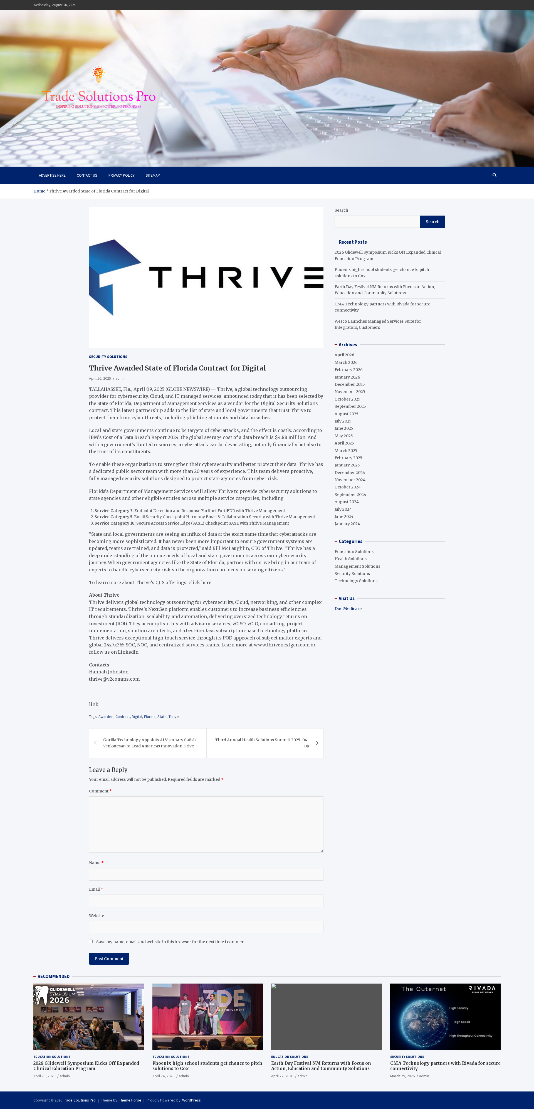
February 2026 (349, 369)
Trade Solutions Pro (79, 1100)
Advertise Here (52, 175)
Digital (137, 716)
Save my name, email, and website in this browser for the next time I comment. (171, 941)
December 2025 (350, 384)
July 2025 (343, 421)
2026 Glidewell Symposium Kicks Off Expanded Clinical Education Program (86, 1066)
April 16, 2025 (100, 378)
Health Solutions (351, 558)
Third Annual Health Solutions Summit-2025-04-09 (262, 743)
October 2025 (347, 399)
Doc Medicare (348, 608)
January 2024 (347, 523)
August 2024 (347, 501)
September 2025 (350, 406)
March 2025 (346, 450)
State (162, 716)
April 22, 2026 (282, 1075)
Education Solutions (354, 551)
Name (96, 862)
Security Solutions (108, 356)
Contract (122, 716)
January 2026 (347, 377)
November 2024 (350, 479)
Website (96, 915)
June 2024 (344, 516)
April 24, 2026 (163, 1075)
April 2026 (344, 354)
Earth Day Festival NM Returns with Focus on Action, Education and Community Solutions (321, 1066)
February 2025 (348, 457)
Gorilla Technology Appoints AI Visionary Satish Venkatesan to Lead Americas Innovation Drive (149, 743)
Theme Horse (130, 1100)
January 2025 (347, 465)
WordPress (191, 1100)
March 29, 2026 (402, 1075)
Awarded (105, 716)
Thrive (174, 716)
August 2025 (347, 413)
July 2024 (343, 509)
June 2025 (344, 428)
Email (96, 889)
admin (120, 378)
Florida (149, 716)
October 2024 (348, 487)
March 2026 (346, 362)
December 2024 (350, 472)
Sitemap (153, 175)
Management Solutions (357, 566)
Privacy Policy (121, 175)
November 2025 (350, 391)
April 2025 (344, 443)
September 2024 (350, 494)
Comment (100, 791)
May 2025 (344, 435)
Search (341, 210)
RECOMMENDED (54, 976)
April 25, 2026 (44, 1075)
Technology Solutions (356, 580)
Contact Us (87, 175)
